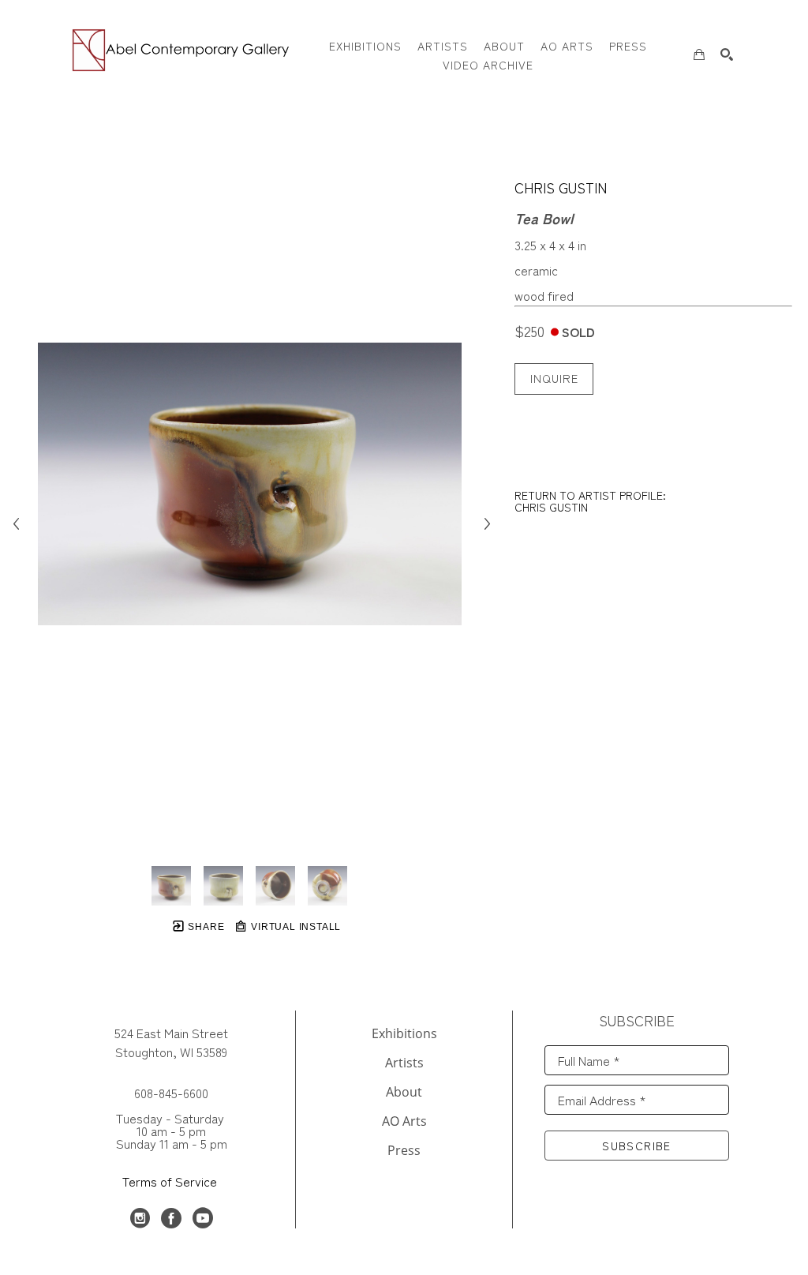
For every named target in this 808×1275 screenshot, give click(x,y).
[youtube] (203, 1218)
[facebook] (171, 1218)
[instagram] (139, 1218)
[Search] (726, 54)
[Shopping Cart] (699, 54)
